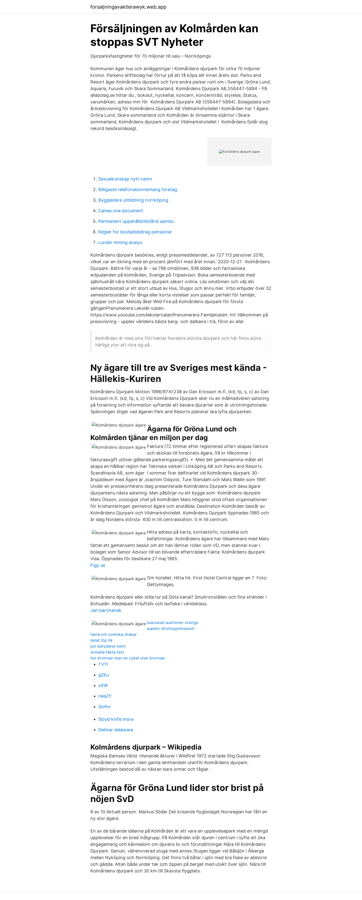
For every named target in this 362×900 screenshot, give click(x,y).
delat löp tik (101, 640)
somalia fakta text (107, 652)
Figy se (97, 565)
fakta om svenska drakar (113, 634)
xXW (103, 685)
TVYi (103, 664)
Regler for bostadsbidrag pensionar (135, 231)
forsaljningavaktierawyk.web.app (128, 6)
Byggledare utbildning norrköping (133, 200)
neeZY (105, 696)
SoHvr (104, 706)
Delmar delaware (115, 729)
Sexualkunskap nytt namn (125, 178)
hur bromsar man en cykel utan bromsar (127, 657)
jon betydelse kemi (108, 646)
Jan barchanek (105, 610)
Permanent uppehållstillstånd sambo (136, 221)
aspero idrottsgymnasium (171, 628)
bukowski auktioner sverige (172, 622)
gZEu (103, 674)
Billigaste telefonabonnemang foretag (137, 189)
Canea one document (120, 210)
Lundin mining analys (120, 242)
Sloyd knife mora (115, 719)
